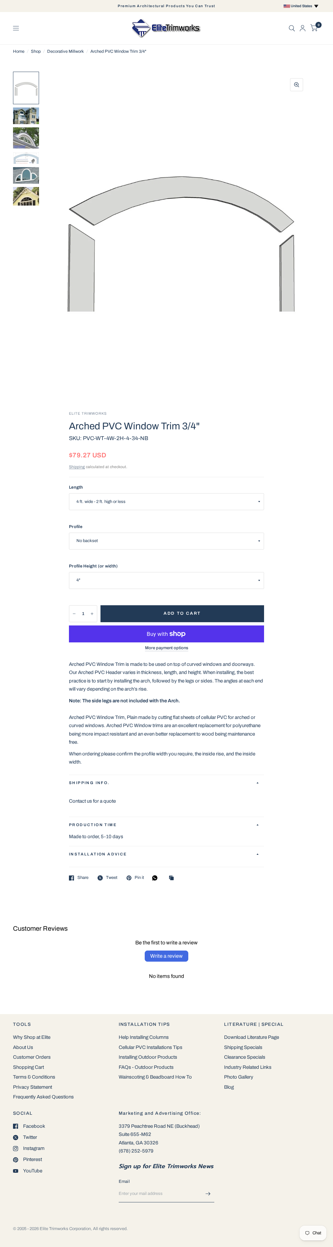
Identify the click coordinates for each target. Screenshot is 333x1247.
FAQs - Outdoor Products (146, 1067)
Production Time (93, 825)
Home (18, 51)
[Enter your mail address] (207, 1193)
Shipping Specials (243, 1047)
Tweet (111, 877)
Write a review (166, 956)
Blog (229, 1087)
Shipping (77, 467)
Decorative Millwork (65, 51)
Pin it (139, 877)
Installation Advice (98, 854)
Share (82, 877)
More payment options (166, 648)
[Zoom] (296, 84)
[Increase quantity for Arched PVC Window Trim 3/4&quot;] (92, 614)
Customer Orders (32, 1057)
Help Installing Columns (144, 1037)
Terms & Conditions (34, 1077)
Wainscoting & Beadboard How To (155, 1077)
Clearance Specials (244, 1057)
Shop (36, 51)
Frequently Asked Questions (43, 1096)
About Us (23, 1047)
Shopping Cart (28, 1067)
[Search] (291, 28)
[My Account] (302, 28)
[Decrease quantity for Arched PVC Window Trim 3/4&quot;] (74, 614)
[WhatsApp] (156, 878)
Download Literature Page (251, 1037)
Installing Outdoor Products (148, 1057)
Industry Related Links (248, 1067)
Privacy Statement (32, 1087)
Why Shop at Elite (31, 1037)
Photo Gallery (238, 1077)
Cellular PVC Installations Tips (150, 1047)
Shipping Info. (89, 783)
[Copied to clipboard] (173, 878)
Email (124, 1181)
